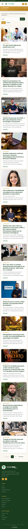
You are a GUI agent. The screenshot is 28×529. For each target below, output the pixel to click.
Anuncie (3, 506)
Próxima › (21, 456)
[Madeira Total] (10, 4)
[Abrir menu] (2, 4)
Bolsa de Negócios (6, 498)
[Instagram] (26, 4)
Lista (3, 22)
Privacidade (4, 517)
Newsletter (4, 502)
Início (2, 9)
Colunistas (4, 491)
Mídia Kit (3, 504)
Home (3, 485)
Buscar (22, 19)
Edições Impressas (6, 489)
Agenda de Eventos (6, 500)
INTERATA (14, 527)
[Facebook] (23, 4)
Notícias (5, 9)
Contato (3, 519)
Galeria (8, 22)
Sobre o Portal (5, 513)
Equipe (3, 515)
